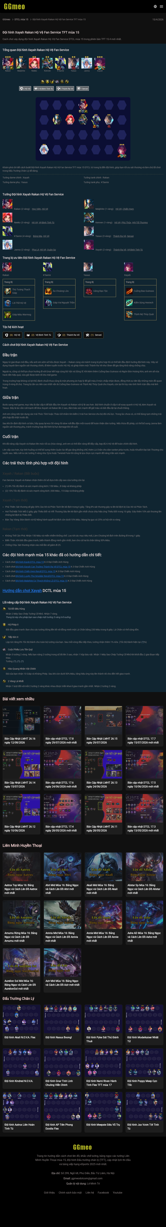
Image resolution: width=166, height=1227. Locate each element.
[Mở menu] (161, 6)
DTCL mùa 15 (21, 19)
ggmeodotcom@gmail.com (86, 1178)
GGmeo (6, 19)
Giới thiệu (49, 1192)
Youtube (117, 1192)
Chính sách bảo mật (70, 1192)
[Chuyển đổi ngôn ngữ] (155, 6)
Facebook (103, 1192)
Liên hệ (90, 1192)
